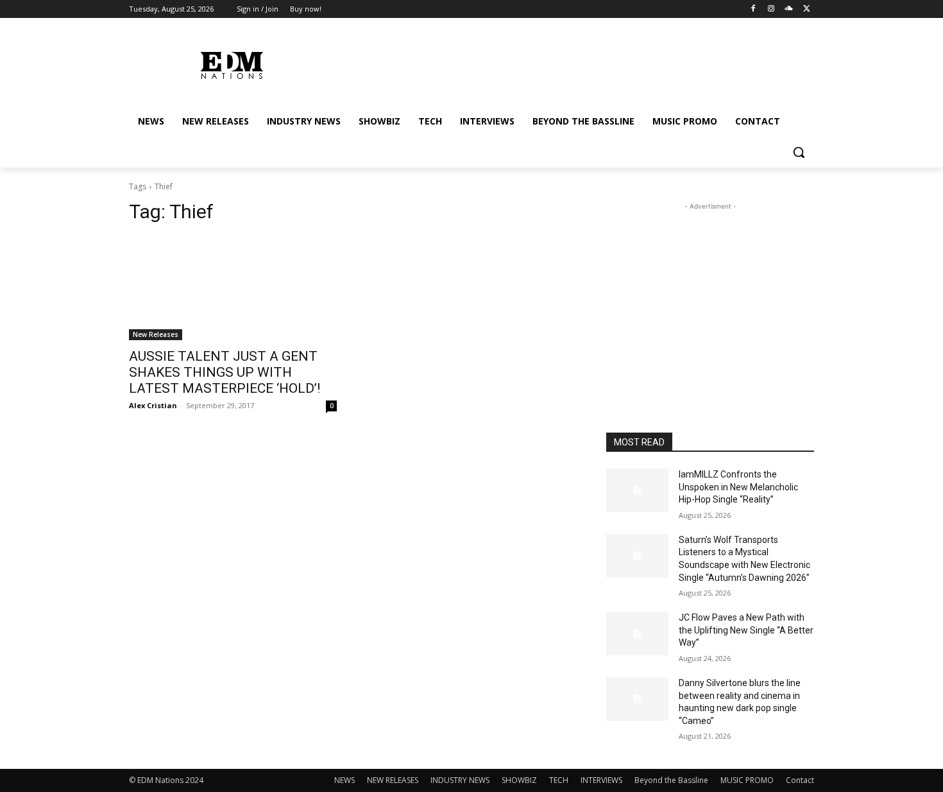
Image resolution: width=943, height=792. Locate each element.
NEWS (344, 780)
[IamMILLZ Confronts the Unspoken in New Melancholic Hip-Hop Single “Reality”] (637, 490)
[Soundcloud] (788, 9)
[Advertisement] (710, 293)
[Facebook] (753, 9)
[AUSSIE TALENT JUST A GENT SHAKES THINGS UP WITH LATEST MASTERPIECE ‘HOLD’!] (233, 288)
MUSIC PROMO (747, 780)
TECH (558, 780)
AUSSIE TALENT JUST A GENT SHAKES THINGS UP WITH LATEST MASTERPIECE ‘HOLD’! (224, 372)
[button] (798, 152)
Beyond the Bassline (671, 780)
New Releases (155, 334)
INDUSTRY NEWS (459, 780)
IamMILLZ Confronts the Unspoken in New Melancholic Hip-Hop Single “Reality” (738, 486)
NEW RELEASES (392, 780)
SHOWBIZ (519, 780)
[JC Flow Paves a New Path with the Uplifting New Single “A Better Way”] (637, 633)
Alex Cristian (153, 405)
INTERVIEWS (601, 780)
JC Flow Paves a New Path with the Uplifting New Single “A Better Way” (746, 630)
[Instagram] (771, 9)
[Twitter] (806, 9)
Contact (800, 780)
